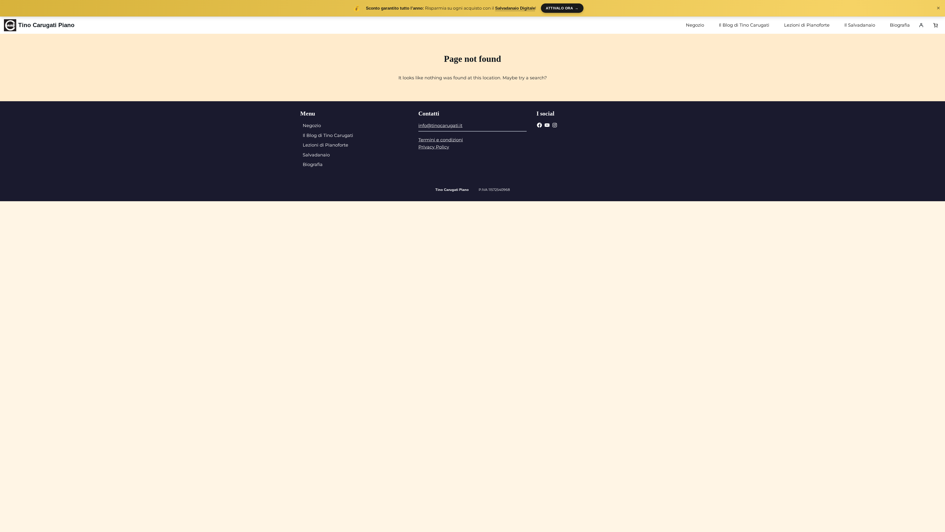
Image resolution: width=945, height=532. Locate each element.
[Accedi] (921, 25)
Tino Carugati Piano (46, 25)
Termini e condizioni (440, 140)
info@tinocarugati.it (440, 125)
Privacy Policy (433, 147)
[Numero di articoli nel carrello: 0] (935, 25)
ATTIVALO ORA (562, 8)
